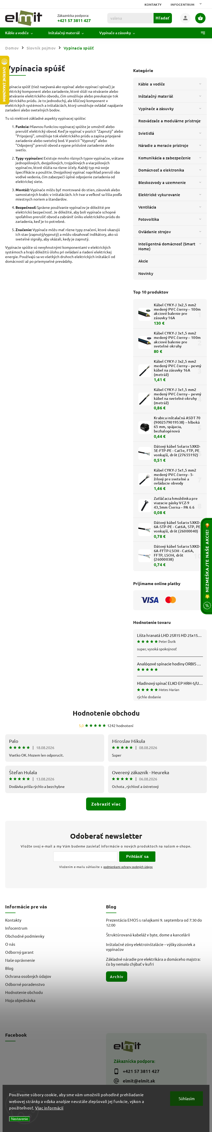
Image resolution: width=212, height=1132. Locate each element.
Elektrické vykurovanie (159, 194)
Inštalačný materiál (155, 96)
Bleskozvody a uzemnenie (162, 182)
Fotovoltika (148, 219)
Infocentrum (183, 4)
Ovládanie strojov (154, 231)
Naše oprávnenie (20, 960)
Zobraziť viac (106, 804)
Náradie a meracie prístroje (163, 145)
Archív (116, 976)
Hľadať (163, 18)
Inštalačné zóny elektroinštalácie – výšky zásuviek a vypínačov (150, 947)
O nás (10, 944)
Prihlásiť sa (137, 856)
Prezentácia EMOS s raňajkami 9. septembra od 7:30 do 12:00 (154, 922)
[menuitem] (23, 32)
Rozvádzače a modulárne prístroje (169, 120)
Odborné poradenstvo (25, 984)
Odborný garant (19, 952)
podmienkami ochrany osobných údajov (128, 867)
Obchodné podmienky (24, 936)
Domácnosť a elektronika (161, 170)
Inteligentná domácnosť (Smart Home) (166, 246)
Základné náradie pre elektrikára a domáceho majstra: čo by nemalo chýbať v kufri (153, 961)
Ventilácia (147, 207)
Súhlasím (187, 1098)
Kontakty (153, 4)
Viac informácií (49, 1107)
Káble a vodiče (151, 84)
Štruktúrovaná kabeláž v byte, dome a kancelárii (148, 934)
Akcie (143, 261)
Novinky (145, 273)
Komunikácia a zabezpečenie (164, 157)
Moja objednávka (20, 1000)
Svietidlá (146, 133)
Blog (9, 968)
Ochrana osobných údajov (28, 976)
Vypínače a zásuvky (156, 108)
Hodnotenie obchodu (106, 713)
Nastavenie (19, 1119)
